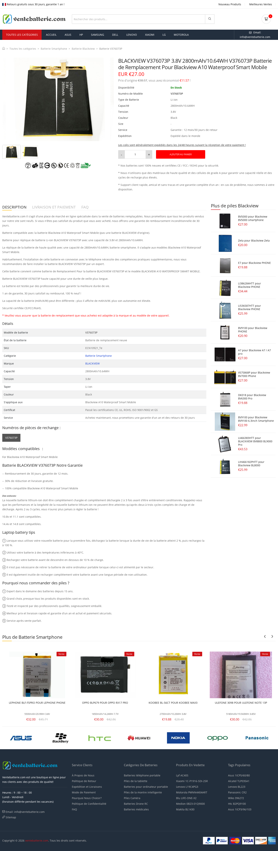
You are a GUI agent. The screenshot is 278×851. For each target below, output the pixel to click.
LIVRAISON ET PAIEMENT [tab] (54, 207)
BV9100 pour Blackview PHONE (252, 329)
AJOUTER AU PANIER (181, 154)
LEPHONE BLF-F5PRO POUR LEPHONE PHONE (37, 702)
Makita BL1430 (185, 809)
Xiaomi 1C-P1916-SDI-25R (192, 781)
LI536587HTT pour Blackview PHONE (249, 307)
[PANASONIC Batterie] (145, 737)
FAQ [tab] (85, 207)
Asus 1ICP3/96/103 (239, 809)
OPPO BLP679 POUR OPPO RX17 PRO (105, 702)
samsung (97, 34)
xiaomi (149, 34)
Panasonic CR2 (237, 792)
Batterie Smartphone (54, 48)
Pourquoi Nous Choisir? (87, 798)
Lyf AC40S (182, 775)
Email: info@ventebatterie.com (25, 812)
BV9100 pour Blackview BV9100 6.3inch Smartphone (256, 418)
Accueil (51, 34)
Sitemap (11, 817)
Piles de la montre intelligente (143, 792)
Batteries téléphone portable (142, 775)
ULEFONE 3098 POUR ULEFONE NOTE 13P (241, 702)
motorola (181, 34)
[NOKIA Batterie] (67, 737)
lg (164, 34)
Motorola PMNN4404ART (191, 792)
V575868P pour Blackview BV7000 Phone (254, 374)
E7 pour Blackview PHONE (254, 263)
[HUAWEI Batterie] (27, 737)
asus (68, 34)
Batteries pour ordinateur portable (146, 786)
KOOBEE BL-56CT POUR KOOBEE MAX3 (173, 702)
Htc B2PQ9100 (237, 803)
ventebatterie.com (36, 840)
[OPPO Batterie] (106, 737)
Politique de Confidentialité (89, 803)
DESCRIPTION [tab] (14, 207)
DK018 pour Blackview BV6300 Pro (252, 396)
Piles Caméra (132, 798)
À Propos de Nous (83, 775)
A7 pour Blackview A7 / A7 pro (254, 351)
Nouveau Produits (229, 4)
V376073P (11, 437)
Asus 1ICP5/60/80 (239, 775)
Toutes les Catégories (22, 34)
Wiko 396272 (236, 798)
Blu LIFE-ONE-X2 (186, 798)
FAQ (74, 809)
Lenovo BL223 (236, 786)
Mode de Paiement (84, 792)
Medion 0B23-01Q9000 (190, 803)
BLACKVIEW (92, 363)
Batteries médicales (136, 809)
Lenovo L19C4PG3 (187, 786)
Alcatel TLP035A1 (238, 781)
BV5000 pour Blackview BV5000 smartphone (252, 218)
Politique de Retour (84, 781)
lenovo (131, 34)
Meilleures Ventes (260, 4)
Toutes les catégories (22, 48)
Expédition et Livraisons (87, 786)
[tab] (11, 152)
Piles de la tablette (135, 781)
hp (81, 34)
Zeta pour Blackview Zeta (254, 240)
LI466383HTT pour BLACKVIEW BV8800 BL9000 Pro (255, 441)
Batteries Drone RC (136, 803)
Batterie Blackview (83, 48)
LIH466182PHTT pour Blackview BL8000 (251, 463)
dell (115, 34)
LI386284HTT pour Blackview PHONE (249, 285)
